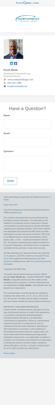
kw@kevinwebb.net (17, 86)
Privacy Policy (9, 353)
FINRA (37, 277)
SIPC (42, 277)
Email (7, 133)
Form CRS (13, 205)
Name (7, 115)
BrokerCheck (16, 213)
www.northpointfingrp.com (20, 79)
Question (8, 151)
